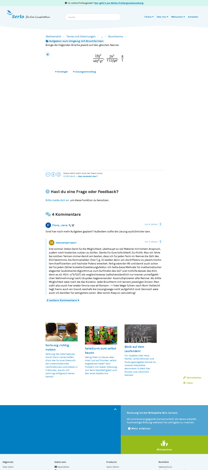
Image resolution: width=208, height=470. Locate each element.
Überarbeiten (194, 377)
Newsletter (63, 466)
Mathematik (53, 36)
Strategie (61, 71)
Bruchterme (115, 36)
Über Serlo (8, 466)
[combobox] (93, 17)
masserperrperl (66, 242)
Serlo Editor (112, 466)
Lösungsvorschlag (84, 71)
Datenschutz (165, 466)
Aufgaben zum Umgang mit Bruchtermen (76, 41)
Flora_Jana (60, 225)
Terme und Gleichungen (81, 36)
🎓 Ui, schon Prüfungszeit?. (104, 3)
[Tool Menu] (160, 224)
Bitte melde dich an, (58, 200)
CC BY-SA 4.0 (69, 176)
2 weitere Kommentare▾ (63, 300)
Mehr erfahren (141, 428)
